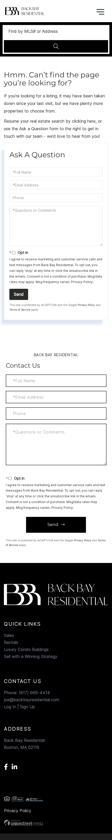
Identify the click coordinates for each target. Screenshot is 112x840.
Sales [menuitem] (9, 635)
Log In (10, 706)
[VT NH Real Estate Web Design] (56, 823)
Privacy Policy (82, 282)
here (91, 121)
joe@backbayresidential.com (31, 699)
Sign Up (27, 706)
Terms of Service (19, 309)
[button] (56, 46)
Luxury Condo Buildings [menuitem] (26, 649)
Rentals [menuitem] (11, 642)
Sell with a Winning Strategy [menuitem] (30, 656)
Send (19, 294)
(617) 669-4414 (34, 692)
